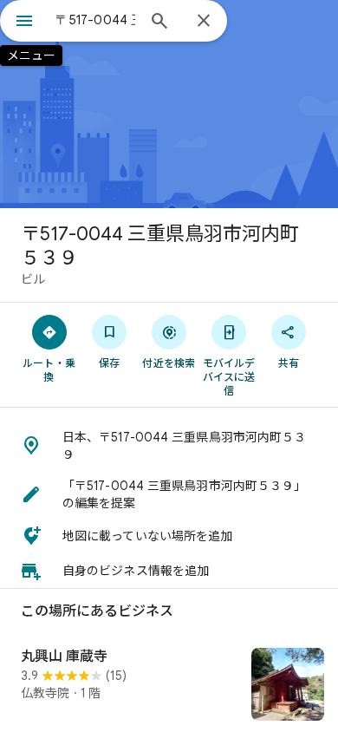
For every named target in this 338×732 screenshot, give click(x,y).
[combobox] (95, 20)
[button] (169, 446)
